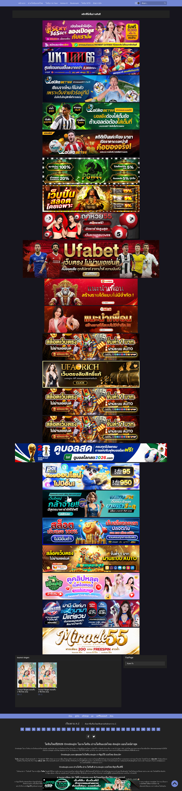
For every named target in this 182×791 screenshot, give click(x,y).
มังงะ (70, 716)
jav (92, 716)
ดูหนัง (77, 716)
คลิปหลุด (85, 716)
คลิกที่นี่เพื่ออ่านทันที (91, 14)
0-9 (28, 729)
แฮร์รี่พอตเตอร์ (101, 716)
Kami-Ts (130, 663)
